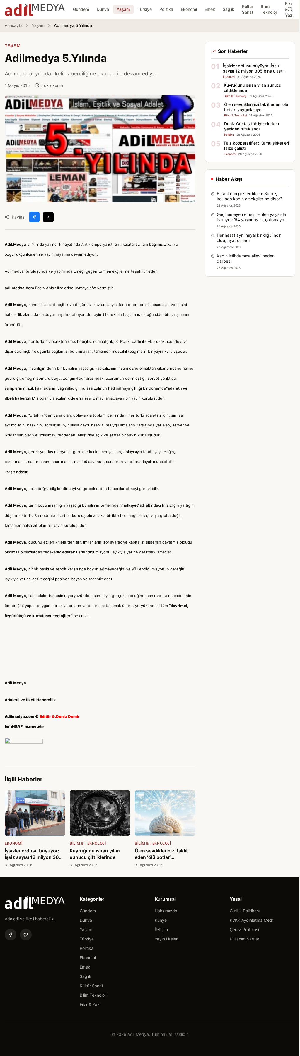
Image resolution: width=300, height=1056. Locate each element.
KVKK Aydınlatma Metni (252, 920)
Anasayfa (14, 25)
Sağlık (228, 9)
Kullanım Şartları (245, 938)
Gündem (81, 9)
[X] (26, 934)
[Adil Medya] (35, 9)
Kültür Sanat (247, 9)
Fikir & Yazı (90, 1004)
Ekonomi (189, 9)
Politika (166, 9)
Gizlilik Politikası (245, 910)
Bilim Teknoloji (269, 9)
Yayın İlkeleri (166, 938)
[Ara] (290, 9)
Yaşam (123, 9)
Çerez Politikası (244, 929)
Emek (209, 9)
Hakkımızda (166, 910)
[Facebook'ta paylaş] (34, 217)
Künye (161, 920)
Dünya (103, 9)
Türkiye (145, 9)
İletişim (161, 929)
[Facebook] (10, 934)
